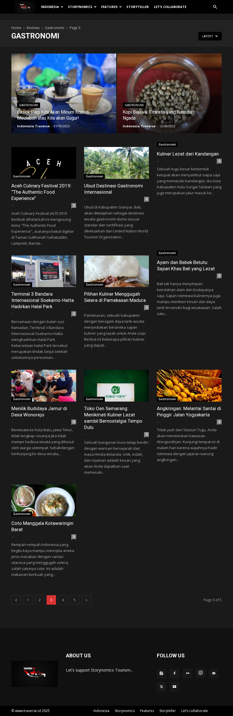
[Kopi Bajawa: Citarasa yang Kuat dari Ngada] (169, 99)
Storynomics (80, 7)
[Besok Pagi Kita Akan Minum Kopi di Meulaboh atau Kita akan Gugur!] (63, 96)
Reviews (33, 27)
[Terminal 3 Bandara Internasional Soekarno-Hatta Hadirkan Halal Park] (43, 271)
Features (109, 7)
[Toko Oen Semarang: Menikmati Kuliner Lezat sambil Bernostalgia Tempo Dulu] (116, 386)
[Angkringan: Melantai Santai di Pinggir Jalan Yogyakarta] (189, 386)
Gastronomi (54, 27)
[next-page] (86, 600)
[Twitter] (161, 687)
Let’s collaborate (170, 7)
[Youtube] (174, 687)
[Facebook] (174, 673)
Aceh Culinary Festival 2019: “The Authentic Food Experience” (41, 192)
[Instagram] (200, 673)
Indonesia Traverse (33, 126)
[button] (215, 7)
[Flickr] (187, 673)
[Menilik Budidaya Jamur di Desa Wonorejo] (43, 386)
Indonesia (50, 7)
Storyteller (137, 7)
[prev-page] (16, 600)
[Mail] (213, 673)
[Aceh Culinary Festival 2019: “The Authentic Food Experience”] (43, 163)
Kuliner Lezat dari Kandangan (188, 154)
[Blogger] (161, 673)
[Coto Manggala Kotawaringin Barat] (43, 500)
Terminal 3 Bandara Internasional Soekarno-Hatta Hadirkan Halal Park (42, 300)
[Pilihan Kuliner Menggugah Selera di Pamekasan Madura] (116, 271)
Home (16, 27)
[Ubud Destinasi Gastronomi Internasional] (116, 163)
